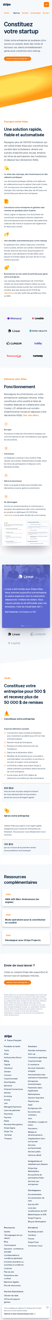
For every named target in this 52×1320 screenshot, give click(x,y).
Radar (6, 1121)
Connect (7, 1075)
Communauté (10, 1245)
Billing (6, 1061)
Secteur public (34, 1151)
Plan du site (9, 1272)
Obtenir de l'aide (11, 1295)
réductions (9, 293)
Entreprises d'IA (35, 1108)
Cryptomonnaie (11, 1078)
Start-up (31, 1054)
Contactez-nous (35, 1245)
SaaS (30, 1104)
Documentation (35, 1194)
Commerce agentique (37, 1057)
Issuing (7, 1099)
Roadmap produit (35, 1231)
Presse (31, 1238)
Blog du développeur (37, 1221)
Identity (7, 1092)
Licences (8, 1268)
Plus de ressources (12, 1285)
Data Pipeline (10, 1082)
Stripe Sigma (9, 1128)
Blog (6, 1241)
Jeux (30, 1118)
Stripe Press (33, 1242)
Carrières (32, 1235)
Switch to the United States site (18, 1313)
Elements (8, 1085)
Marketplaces (34, 1094)
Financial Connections (13, 1089)
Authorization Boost (13, 1057)
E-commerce (33, 1064)
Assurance (32, 1128)
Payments (8, 1114)
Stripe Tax (8, 1131)
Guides (25, 13)
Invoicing (8, 1096)
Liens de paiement (12, 1110)
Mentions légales (11, 1282)
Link (6, 1103)
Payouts (7, 1117)
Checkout (8, 1068)
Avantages (36, 13)
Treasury (8, 1138)
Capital (7, 1064)
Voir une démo (31, 415)
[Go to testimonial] (22, 626)
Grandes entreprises (37, 1050)
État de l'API (33, 1204)
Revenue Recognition (13, 1124)
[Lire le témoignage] (14, 634)
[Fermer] (47, 1308)
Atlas (6, 13)
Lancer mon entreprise (16, 58)
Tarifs (6, 1050)
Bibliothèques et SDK (37, 1214)
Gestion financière (36, 1097)
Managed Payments (12, 1106)
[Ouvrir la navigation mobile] (46, 4)
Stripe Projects (34, 1218)
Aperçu (16, 13)
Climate (7, 1071)
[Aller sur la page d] (7, 1036)
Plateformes (33, 1101)
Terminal (8, 1135)
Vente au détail (34, 1155)
